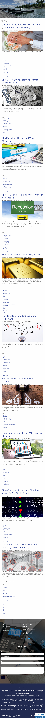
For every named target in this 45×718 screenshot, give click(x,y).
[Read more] (22, 40)
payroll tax (5, 186)
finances (5, 178)
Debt (4, 356)
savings (4, 307)
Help (4, 296)
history (4, 531)
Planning (5, 425)
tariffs (4, 132)
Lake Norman (6, 238)
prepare (5, 245)
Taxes (4, 189)
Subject (7, 661)
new (4, 478)
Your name (8, 651)
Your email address (9, 656)
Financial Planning (7, 65)
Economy (5, 120)
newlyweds (5, 72)
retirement (5, 305)
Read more (5, 76)
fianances (5, 62)
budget (4, 60)
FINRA (37, 690)
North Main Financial (7, 74)
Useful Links (22, 25)
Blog (2, 25)
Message (7, 666)
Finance (5, 233)
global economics (7, 124)
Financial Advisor (6, 63)
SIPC (40, 690)
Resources (4, 23)
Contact (3, 28)
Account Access (5, 31)
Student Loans (6, 373)
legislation (5, 593)
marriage (5, 69)
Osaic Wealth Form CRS (22, 687)
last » (4, 613)
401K (4, 469)
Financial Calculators (11, 25)
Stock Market (6, 248)
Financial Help (6, 360)
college (4, 354)
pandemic (5, 535)
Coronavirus (5, 586)
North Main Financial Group (9, 304)
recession (5, 247)
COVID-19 (5, 525)
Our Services (4, 20)
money (4, 71)
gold (4, 295)
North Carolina (6, 241)
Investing (5, 68)
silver (4, 308)
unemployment (6, 598)
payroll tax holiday (7, 187)
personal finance (6, 130)
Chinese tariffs (6, 118)
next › (4, 612)
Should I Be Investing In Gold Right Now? (21, 254)
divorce (4, 415)
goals (4, 66)
